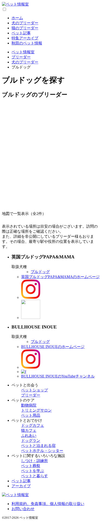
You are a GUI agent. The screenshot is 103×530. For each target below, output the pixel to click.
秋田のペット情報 (26, 43)
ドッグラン (30, 441)
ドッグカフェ (32, 425)
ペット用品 (30, 415)
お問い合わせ (22, 509)
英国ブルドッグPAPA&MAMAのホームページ (60, 277)
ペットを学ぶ (32, 471)
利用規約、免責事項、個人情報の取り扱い (47, 504)
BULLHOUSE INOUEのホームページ (53, 347)
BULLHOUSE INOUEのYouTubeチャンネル (58, 376)
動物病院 (28, 405)
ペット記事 (21, 33)
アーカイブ (21, 486)
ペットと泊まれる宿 (38, 446)
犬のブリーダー (24, 23)
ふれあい (28, 435)
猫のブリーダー (24, 28)
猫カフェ (28, 430)
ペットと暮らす (34, 476)
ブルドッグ (40, 272)
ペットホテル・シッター (42, 451)
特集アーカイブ (24, 38)
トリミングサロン (36, 410)
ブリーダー (30, 395)
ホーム (17, 18)
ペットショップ (34, 390)
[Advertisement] (51, 155)
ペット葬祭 (30, 466)
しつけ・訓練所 (34, 461)
